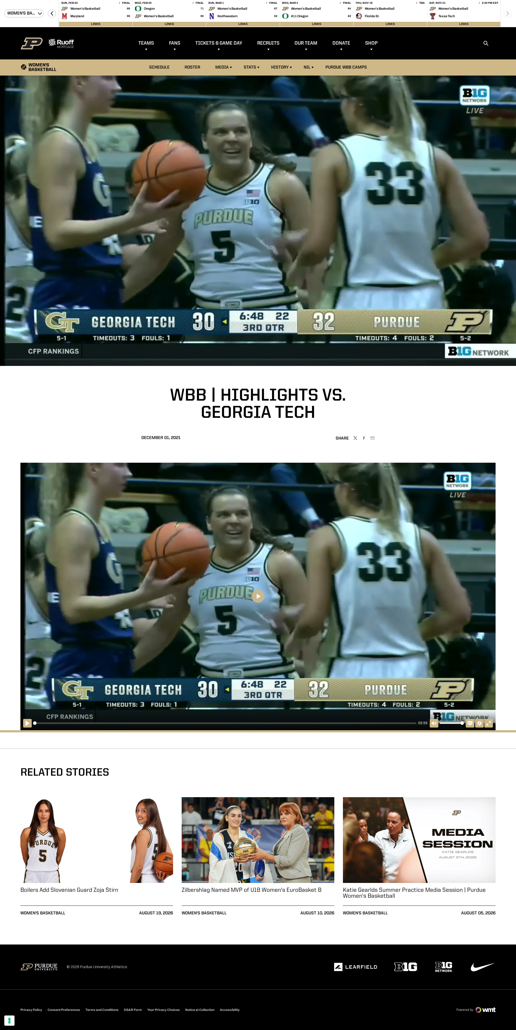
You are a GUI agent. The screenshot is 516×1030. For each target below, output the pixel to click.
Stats (250, 67)
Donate (341, 43)
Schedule (159, 67)
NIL (307, 67)
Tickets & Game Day (218, 43)
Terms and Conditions (102, 1010)
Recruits (268, 43)
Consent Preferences (64, 1010)
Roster (192, 67)
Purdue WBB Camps (346, 67)
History (280, 67)
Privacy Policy (31, 1010)
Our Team (306, 43)
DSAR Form (133, 1010)
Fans (174, 43)
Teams (146, 43)
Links (95, 24)
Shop (371, 43)
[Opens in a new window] (355, 967)
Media (222, 67)
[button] (52, 13)
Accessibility (230, 1010)
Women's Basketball (42, 913)
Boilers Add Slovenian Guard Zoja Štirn (69, 890)
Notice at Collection (199, 1010)
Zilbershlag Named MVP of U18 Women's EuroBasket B (251, 890)
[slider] (224, 723)
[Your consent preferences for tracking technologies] (9, 1020)
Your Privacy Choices (163, 1010)
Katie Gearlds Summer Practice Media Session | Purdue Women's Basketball (414, 893)
